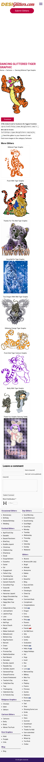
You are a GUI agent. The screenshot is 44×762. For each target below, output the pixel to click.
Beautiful (27, 579)
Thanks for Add (29, 729)
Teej (4, 686)
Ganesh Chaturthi (9, 582)
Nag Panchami (8, 640)
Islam (5, 707)
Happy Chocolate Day (10, 596)
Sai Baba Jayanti (8, 669)
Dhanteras (6, 553)
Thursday (27, 538)
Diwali (5, 556)
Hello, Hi (26, 648)
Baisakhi (6, 535)
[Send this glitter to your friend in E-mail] (2, 135)
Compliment (28, 602)
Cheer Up (27, 593)
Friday (26, 541)
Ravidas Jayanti (8, 663)
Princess (27, 689)
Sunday (26, 547)
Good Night (27, 524)
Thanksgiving (7, 689)
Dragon (26, 611)
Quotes (26, 692)
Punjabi (5, 739)
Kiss (25, 663)
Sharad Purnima (8, 674)
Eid (4, 567)
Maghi (5, 628)
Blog (4, 751)
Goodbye (27, 637)
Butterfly (27, 588)
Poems (26, 686)
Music (26, 680)
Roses (26, 698)
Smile (26, 712)
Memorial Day (28, 672)
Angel (26, 564)
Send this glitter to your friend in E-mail (16, 135)
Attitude (26, 567)
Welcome (27, 735)
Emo (25, 614)
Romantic (27, 701)
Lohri (4, 617)
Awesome (27, 570)
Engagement (7, 570)
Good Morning (28, 515)
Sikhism (5, 710)
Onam (5, 645)
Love (25, 669)
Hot (25, 654)
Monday (26, 529)
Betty (5, 721)
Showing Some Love (31, 709)
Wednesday (28, 535)
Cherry (26, 596)
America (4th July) (30, 562)
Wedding (6, 524)
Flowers (26, 622)
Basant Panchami (9, 538)
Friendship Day (8, 576)
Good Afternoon (29, 518)
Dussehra (6, 562)
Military (26, 674)
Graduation (27, 643)
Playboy (26, 683)
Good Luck (27, 625)
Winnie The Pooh (8, 727)
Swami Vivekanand (9, 677)
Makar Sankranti (8, 631)
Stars (25, 718)
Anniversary (7, 515)
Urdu (4, 742)
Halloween (6, 590)
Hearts (26, 645)
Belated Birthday (8, 521)
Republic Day (7, 666)
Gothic (26, 640)
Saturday (27, 544)
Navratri (5, 643)
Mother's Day (7, 637)
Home (2, 70)
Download (7, 119)
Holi (4, 605)
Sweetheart (28, 724)
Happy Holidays (8, 599)
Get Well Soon (28, 631)
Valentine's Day (8, 692)
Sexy (25, 706)
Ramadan (6, 660)
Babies (26, 573)
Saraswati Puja (8, 672)
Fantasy (26, 617)
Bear (25, 576)
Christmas (6, 547)
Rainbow (27, 695)
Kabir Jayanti (7, 619)
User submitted (29, 732)
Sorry (25, 715)
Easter (5, 564)
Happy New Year (8, 602)
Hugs (25, 657)
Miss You (27, 677)
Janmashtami (8, 611)
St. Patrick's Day (8, 695)
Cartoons (9, 70)
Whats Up (27, 738)
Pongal (5, 648)
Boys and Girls (28, 585)
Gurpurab (6, 588)
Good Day (27, 526)
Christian (6, 704)
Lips (25, 666)
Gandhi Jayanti (8, 579)
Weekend (27, 550)
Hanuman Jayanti (9, 593)
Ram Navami (7, 657)
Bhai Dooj (6, 541)
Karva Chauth (7, 625)
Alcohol (26, 559)
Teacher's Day (7, 680)
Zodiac (26, 744)
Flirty (25, 619)
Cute (25, 608)
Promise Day (7, 651)
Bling (25, 582)
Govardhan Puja (8, 585)
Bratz (5, 724)
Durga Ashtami (8, 559)
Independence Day (9, 608)
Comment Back (29, 599)
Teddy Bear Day (8, 683)
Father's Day (7, 573)
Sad (25, 703)
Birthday (6, 518)
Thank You (27, 727)
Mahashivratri (7, 634)
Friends (26, 628)
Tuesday (27, 532)
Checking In (28, 590)
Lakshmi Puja (7, 614)
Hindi (4, 736)
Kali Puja (6, 622)
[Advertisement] (22, 39)
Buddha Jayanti (8, 544)
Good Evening (28, 521)
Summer (27, 721)
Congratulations (29, 605)
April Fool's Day (8, 533)
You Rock (27, 741)
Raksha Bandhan (9, 654)
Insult (25, 660)
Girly (25, 634)
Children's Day (7, 550)
